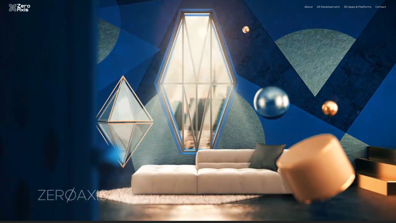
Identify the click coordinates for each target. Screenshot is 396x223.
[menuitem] (308, 7)
